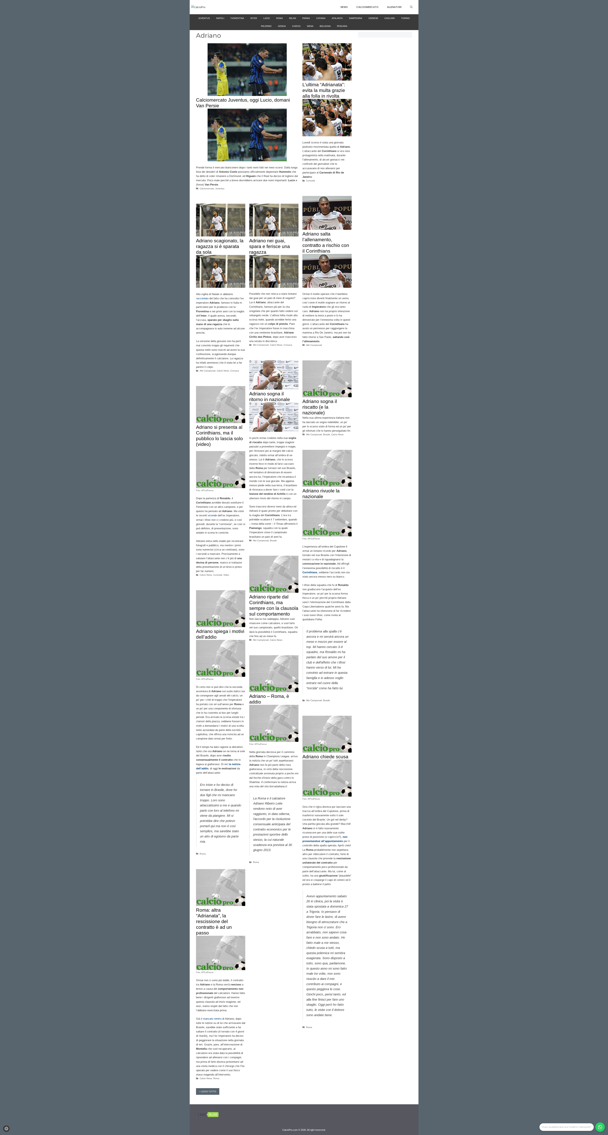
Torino (405, 18)
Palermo (266, 26)
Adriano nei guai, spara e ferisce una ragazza (269, 246)
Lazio (266, 18)
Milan (292, 18)
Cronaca (234, 370)
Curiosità (310, 180)
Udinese (373, 18)
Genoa (282, 26)
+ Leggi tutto (207, 1091)
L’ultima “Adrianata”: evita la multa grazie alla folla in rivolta (323, 90)
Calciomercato (367, 7)
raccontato (202, 298)
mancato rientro (212, 1018)
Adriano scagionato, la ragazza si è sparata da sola (220, 246)
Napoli (220, 18)
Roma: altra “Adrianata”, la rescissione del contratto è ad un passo (214, 921)
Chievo (296, 26)
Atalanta (337, 18)
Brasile (273, 540)
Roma (279, 18)
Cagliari (389, 18)
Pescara (342, 26)
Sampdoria (355, 18)
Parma (306, 18)
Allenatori (394, 7)
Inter (253, 18)
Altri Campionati (314, 345)
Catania (320, 18)
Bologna (325, 26)
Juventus (204, 18)
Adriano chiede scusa (325, 756)
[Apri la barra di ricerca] (411, 7)
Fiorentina (237, 18)
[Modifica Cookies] (6, 1129)
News (344, 7)
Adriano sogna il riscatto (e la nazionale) (319, 407)
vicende (212, 515)
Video (226, 575)
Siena (310, 26)
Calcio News (223, 370)
